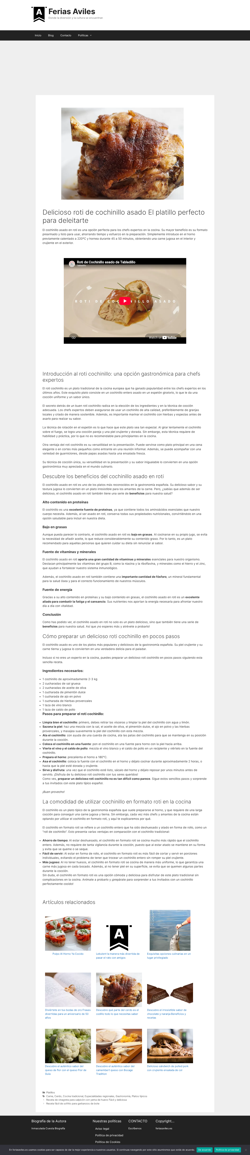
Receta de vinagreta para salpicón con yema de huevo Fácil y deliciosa (86, 1099)
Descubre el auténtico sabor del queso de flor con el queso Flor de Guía (65, 1070)
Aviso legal (102, 1128)
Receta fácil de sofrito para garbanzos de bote (72, 1103)
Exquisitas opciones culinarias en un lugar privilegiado (169, 955)
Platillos (50, 1092)
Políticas (83, 35)
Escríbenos (134, 1128)
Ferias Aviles (71, 11)
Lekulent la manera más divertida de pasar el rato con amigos (118, 955)
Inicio (38, 35)
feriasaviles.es (164, 1128)
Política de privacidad (109, 1135)
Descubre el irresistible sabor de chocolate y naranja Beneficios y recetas (167, 1013)
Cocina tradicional (73, 1096)
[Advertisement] (125, 66)
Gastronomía (123, 1096)
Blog (51, 35)
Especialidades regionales (99, 1096)
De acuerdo (204, 1149)
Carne (49, 1096)
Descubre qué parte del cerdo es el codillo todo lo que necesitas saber (117, 1012)
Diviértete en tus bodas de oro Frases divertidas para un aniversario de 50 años (68, 1013)
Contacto (65, 35)
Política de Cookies (107, 1142)
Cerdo (58, 1096)
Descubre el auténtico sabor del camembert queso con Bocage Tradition (115, 1070)
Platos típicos (139, 1096)
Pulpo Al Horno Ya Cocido (68, 953)
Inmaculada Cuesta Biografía (48, 1128)
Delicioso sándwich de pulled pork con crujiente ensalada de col (167, 1068)
